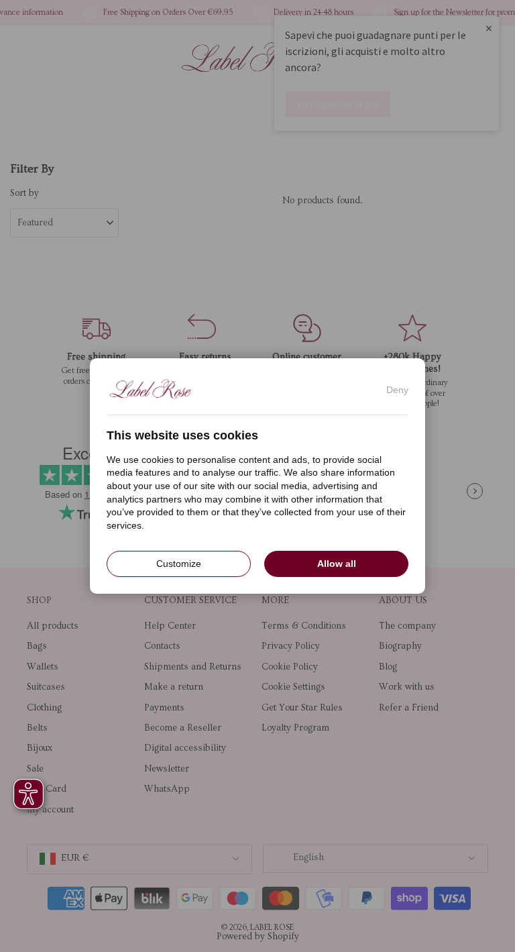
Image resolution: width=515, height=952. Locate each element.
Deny (397, 389)
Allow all (336, 563)
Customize (178, 563)
